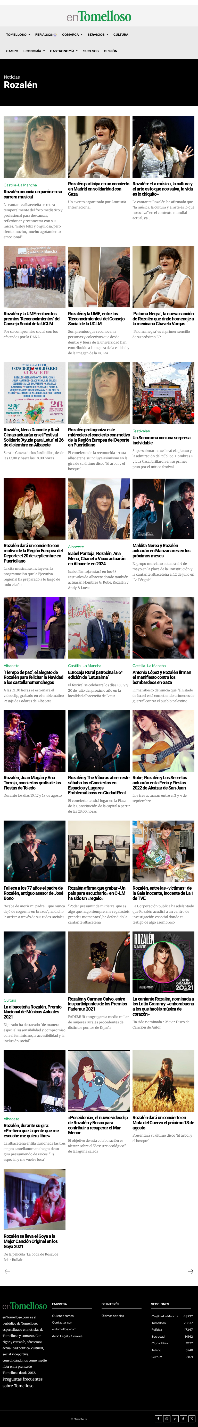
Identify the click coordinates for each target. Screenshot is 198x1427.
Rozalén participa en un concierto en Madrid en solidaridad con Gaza (98, 189)
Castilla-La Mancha (20, 185)
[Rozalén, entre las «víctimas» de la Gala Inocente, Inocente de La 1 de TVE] (163, 851)
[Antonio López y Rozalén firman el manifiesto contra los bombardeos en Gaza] (163, 628)
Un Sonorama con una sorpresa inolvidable (162, 440)
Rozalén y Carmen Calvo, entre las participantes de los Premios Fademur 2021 (97, 1004)
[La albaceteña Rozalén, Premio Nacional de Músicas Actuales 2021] (34, 962)
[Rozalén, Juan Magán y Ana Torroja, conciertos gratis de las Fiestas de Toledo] (34, 741)
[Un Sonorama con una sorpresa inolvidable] (163, 393)
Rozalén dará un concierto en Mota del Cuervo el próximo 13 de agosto (163, 1122)
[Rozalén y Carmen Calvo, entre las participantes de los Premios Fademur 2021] (99, 962)
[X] (192, 1419)
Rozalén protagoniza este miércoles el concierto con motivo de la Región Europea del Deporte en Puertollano (99, 437)
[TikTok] (183, 1419)
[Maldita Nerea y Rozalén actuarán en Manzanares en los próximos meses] (163, 509)
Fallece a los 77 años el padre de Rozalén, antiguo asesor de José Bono (33, 893)
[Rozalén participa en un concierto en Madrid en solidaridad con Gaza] (99, 147)
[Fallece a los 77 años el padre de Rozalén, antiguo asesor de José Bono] (34, 851)
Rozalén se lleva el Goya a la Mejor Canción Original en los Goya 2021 (30, 1241)
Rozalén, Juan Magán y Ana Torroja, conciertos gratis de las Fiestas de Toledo (32, 783)
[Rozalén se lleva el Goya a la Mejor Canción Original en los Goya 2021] (34, 1199)
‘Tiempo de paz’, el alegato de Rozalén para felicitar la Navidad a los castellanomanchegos (33, 677)
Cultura (10, 1000)
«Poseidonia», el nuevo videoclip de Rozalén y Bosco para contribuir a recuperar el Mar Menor (98, 1125)
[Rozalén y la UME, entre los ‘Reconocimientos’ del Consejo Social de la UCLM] (99, 277)
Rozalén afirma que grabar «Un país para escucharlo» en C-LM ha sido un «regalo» (96, 893)
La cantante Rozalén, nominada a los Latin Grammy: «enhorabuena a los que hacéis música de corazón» (163, 1006)
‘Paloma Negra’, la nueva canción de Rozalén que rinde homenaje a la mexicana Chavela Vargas (163, 319)
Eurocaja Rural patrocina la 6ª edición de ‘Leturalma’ (95, 675)
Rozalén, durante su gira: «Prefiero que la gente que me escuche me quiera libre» (31, 1130)
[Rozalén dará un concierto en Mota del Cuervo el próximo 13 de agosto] (163, 1081)
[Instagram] (166, 1419)
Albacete (76, 546)
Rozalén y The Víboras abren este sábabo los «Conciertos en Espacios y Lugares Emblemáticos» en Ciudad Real (98, 785)
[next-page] (190, 1271)
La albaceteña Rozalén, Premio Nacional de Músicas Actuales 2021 (32, 1012)
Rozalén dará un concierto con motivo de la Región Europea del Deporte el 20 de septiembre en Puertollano (33, 553)
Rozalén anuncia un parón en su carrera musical (33, 194)
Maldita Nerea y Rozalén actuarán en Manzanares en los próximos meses (161, 550)
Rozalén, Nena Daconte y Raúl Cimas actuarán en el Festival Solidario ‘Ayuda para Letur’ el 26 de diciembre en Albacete (33, 437)
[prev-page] (8, 1271)
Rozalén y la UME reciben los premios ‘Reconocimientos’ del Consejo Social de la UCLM (32, 319)
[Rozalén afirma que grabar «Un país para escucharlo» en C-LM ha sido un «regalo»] (99, 851)
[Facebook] (158, 1419)
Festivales (141, 431)
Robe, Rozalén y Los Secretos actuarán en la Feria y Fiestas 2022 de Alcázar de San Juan (160, 783)
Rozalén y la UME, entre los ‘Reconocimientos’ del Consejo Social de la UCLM (96, 319)
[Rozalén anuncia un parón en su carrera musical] (34, 147)
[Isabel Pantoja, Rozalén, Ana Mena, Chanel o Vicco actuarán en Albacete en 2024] (99, 509)
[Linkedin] (175, 1419)
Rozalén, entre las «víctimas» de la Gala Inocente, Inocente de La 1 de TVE (163, 893)
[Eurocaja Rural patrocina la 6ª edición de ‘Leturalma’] (99, 628)
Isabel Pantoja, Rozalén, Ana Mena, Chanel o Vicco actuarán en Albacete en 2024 (96, 558)
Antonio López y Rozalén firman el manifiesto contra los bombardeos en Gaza (162, 677)
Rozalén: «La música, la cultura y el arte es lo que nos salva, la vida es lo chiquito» (163, 189)
